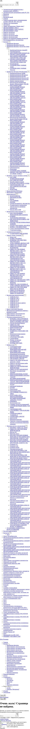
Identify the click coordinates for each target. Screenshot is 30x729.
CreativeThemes (4, 719)
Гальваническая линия (13, 662)
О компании (6, 677)
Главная (5, 642)
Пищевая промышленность (14, 657)
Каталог (5, 643)
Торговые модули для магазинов (16, 659)
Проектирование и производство (16, 666)
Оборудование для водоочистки (16, 646)
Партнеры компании (12, 684)
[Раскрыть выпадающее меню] (11, 677)
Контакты (9, 678)
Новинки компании (12, 672)
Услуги (5, 675)
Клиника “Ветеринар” (13, 689)
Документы (10, 680)
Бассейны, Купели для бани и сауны (17, 656)
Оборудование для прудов (14, 650)
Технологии (6, 692)
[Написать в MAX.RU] (4, 724)
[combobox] (7, 716)
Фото (8, 683)
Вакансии (9, 681)
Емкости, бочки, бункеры (14, 660)
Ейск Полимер (4, 639)
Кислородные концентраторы (15, 668)
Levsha (8, 688)
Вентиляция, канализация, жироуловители (14, 664)
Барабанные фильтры (13, 645)
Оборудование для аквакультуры (16, 648)
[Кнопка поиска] (17, 715)
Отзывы (5, 691)
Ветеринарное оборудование (15, 651)
